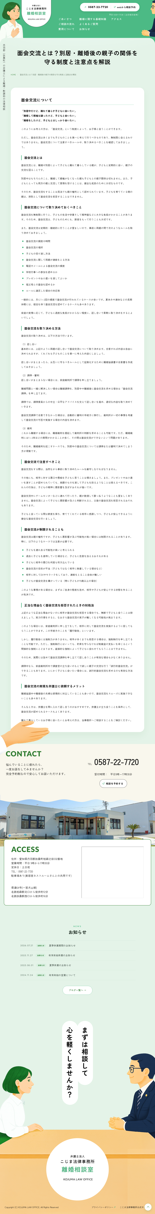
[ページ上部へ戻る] (148, 1207)
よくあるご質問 (88, 24)
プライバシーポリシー (102, 1207)
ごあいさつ (65, 19)
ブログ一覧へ (77, 990)
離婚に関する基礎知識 (92, 19)
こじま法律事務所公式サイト (134, 1207)
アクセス (116, 19)
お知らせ (84, 29)
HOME (13, 74)
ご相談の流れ (66, 24)
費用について (66, 29)
